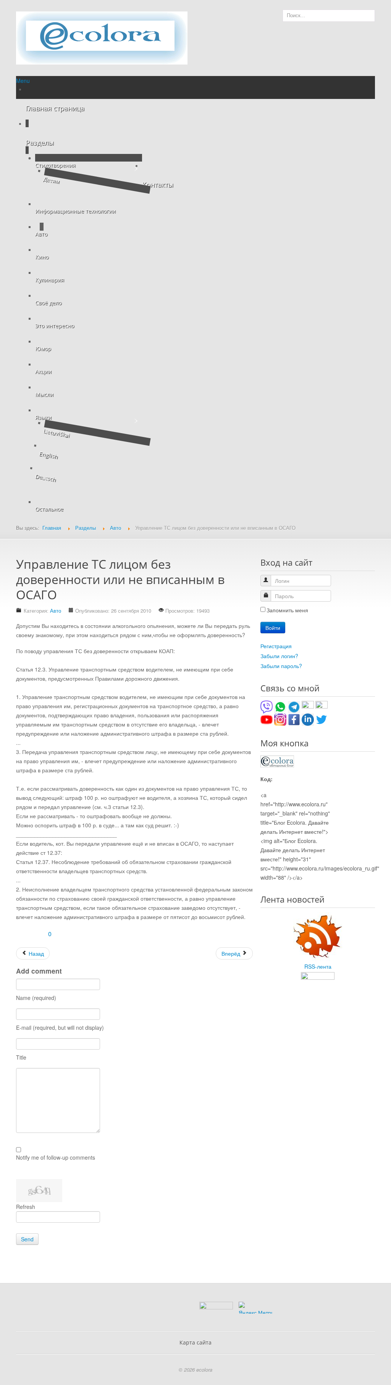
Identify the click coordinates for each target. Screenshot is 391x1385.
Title (21, 1057)
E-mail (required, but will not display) (60, 1027)
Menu (23, 80)
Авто (55, 610)
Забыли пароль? (281, 666)
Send (27, 1239)
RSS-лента (317, 966)
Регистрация (276, 646)
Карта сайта (195, 1342)
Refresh (25, 1206)
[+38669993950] (266, 706)
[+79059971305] (280, 706)
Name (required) (36, 998)
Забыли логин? (279, 656)
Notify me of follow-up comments (55, 1157)
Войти (272, 627)
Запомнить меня (287, 610)
